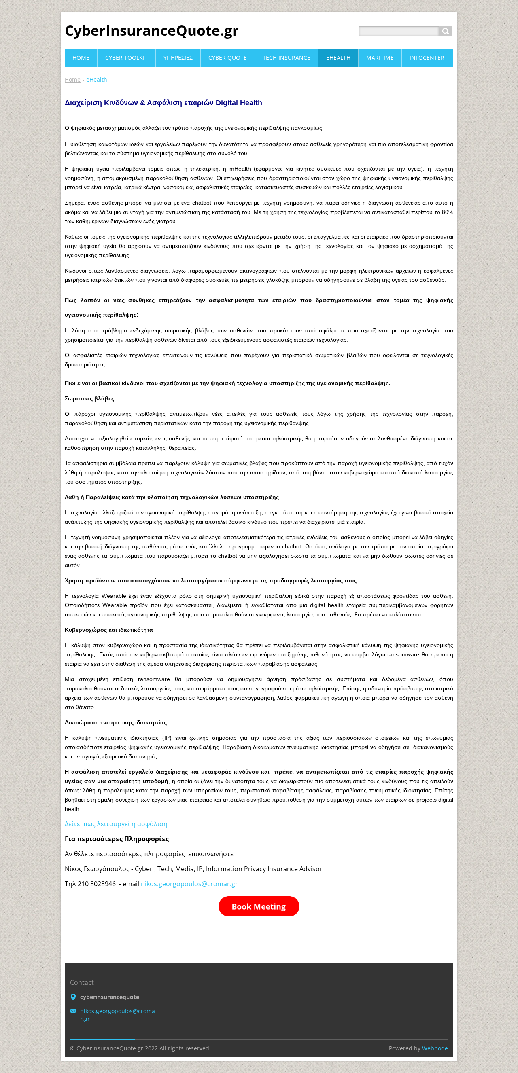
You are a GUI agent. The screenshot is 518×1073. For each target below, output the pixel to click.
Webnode (435, 1048)
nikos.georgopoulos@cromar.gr (189, 883)
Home (73, 79)
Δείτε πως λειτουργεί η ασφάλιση (116, 823)
